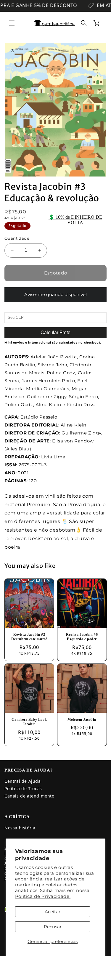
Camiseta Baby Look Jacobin (29, 722)
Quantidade (16, 238)
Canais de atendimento (29, 796)
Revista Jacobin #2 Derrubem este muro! (29, 637)
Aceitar (52, 911)
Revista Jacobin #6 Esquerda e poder (82, 637)
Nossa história (19, 828)
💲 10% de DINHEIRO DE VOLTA (75, 220)
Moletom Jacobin (81, 720)
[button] (11, 23)
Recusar (53, 926)
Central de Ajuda (22, 781)
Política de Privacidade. (42, 896)
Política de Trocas (23, 788)
